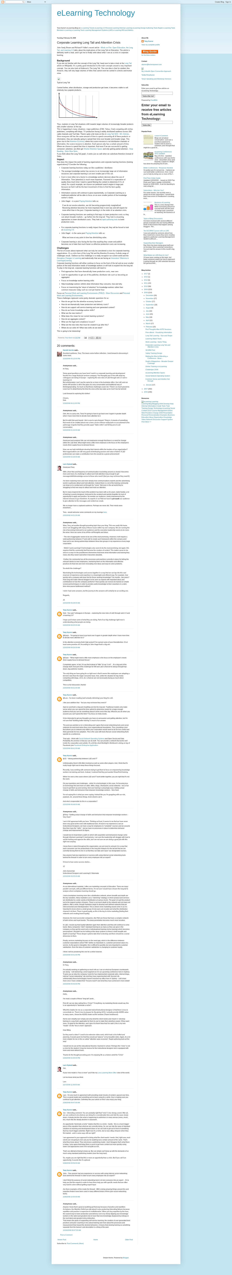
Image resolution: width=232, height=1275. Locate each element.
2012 (146, 280)
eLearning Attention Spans (155, 373)
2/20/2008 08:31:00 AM (71, 688)
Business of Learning (162, 202)
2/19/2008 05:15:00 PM (71, 359)
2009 (146, 289)
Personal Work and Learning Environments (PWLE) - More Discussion (92, 293)
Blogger (126, 1258)
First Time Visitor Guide (152, 178)
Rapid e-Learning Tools (166, 28)
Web (143, 413)
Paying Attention (85, 201)
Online (170, 411)
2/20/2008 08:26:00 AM (71, 647)
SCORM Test (150, 350)
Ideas (151, 417)
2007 (146, 389)
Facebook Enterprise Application (86, 745)
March (148, 323)
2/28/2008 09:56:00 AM (71, 1163)
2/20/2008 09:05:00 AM (71, 876)
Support (164, 419)
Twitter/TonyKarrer (148, 75)
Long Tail (128, 63)
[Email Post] (85, 338)
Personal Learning (112, 28)
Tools (164, 406)
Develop (166, 404)
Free (143, 422)
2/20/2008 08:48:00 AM (71, 804)
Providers (148, 413)
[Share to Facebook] (97, 337)
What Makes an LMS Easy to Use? (156, 255)
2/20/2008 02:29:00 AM (71, 457)
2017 (146, 274)
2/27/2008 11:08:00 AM (71, 1085)
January (149, 385)
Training (145, 408)
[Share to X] (94, 337)
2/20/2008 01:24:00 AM (71, 430)
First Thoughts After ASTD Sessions (158, 329)
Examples (164, 415)
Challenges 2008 (152, 370)
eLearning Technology (96, 12)
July (147, 311)
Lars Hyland (67, 464)
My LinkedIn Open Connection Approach (156, 71)
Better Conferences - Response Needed (158, 168)
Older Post (129, 1240)
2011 (146, 283)
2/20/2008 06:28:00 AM (71, 603)
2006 (146, 392)
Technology (158, 408)
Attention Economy (77, 141)
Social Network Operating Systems (91, 739)
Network (149, 419)
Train (168, 406)
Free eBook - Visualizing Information (159, 332)
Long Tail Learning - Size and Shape (159, 336)
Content (144, 411)
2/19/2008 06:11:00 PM (71, 403)
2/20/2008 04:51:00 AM (71, 515)
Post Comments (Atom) (75, 1243)
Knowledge (168, 417)
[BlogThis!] (92, 337)
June (148, 314)
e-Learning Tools (78, 30)
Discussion (157, 419)
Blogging (155, 404)
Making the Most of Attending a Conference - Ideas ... (157, 357)
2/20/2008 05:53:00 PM (71, 984)
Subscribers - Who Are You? (154, 190)
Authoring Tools (151, 28)
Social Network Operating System (158, 376)
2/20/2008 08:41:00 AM (71, 748)
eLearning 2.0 (100, 28)
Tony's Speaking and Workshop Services (156, 79)
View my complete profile (151, 45)
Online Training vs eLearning (156, 366)
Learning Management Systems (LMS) (99, 30)
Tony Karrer (69, 338)
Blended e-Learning (64, 30)
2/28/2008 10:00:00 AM (71, 1197)
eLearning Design (139, 28)
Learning (145, 404)
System (170, 419)
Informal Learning (125, 28)
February (149, 327)
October (149, 301)
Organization (158, 417)
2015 (146, 277)
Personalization (154, 415)
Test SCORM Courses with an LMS (156, 231)
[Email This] (89, 337)
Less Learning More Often (107, 1073)
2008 (146, 292)
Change (156, 413)
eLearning (166, 408)
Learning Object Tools (154, 339)
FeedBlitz (154, 100)
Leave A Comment (161, 136)
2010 (146, 286)
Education (145, 417)
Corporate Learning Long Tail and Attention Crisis (158, 346)
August (148, 308)
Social (172, 408)
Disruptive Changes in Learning (69, 258)
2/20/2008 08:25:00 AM (71, 625)
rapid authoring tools (110, 219)
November (150, 298)
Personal (145, 415)
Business (171, 415)
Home (95, 1240)
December (150, 295)
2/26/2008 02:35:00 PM (71, 1058)
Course (154, 411)
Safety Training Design (154, 353)
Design (150, 408)
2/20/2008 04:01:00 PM (71, 955)
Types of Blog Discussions (153, 219)
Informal (144, 406)
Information (152, 406)
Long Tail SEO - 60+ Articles (118, 134)
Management (162, 411)
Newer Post (62, 1240)
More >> (148, 422)
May (147, 317)
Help (171, 404)
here (105, 512)
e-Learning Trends (87, 28)
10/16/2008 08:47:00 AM (72, 1230)
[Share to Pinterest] (100, 337)
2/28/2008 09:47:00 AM (71, 1103)
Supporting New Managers (153, 243)
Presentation (167, 413)
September (150, 305)
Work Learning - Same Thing (156, 342)
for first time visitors (148, 55)
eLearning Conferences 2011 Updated (163, 153)
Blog (150, 404)
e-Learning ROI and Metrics (123, 30)
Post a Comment (66, 1235)
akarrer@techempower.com (152, 65)
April (148, 320)
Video (144, 419)
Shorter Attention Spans (93, 149)
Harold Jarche (68, 350)
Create (158, 406)
